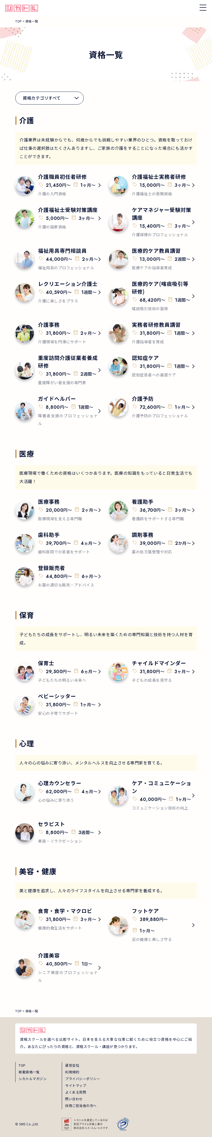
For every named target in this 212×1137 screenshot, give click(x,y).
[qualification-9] (59, 333)
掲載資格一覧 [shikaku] (29, 1071)
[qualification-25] (153, 925)
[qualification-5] (59, 259)
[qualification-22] (59, 791)
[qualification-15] (153, 510)
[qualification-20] (153, 671)
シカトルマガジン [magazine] (33, 1078)
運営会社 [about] (72, 1065)
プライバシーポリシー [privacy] (82, 1078)
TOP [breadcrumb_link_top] (18, 21)
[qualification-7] (59, 292)
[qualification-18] (59, 576)
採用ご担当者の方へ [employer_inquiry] (81, 1105)
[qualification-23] (59, 919)
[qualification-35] (153, 407)
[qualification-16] (59, 543)
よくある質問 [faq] (75, 1092)
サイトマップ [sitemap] (75, 1085)
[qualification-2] (153, 185)
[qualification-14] (59, 510)
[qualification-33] (59, 832)
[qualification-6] (153, 259)
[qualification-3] (59, 218)
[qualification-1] (59, 185)
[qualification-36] (59, 968)
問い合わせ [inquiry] (74, 1098)
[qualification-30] (153, 795)
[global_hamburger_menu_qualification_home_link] (21, 7)
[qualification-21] (59, 704)
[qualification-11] (59, 370)
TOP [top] (22, 1065)
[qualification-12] (153, 366)
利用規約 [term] (72, 1071)
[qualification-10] (153, 333)
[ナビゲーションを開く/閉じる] (202, 7)
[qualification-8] (153, 296)
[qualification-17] (153, 543)
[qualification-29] (59, 411)
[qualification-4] (153, 222)
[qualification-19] (59, 671)
